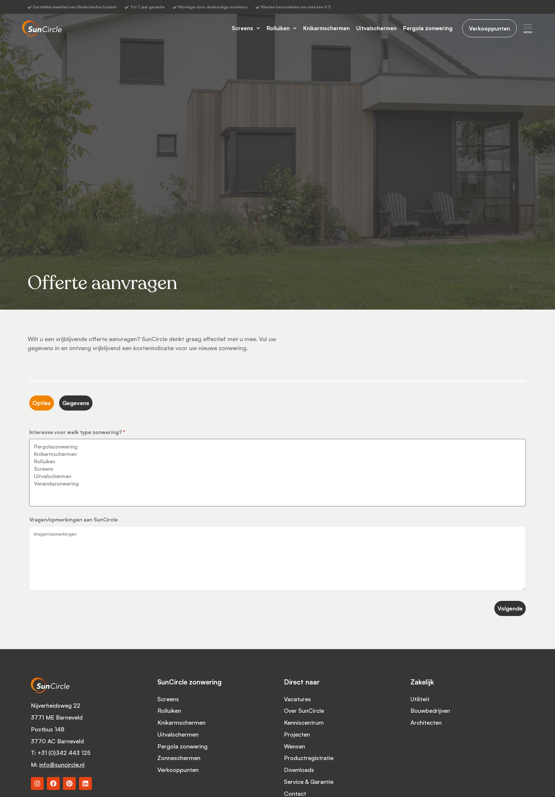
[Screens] (277, 469)
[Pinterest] (69, 783)
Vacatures (297, 698)
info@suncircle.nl (61, 764)
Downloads (299, 769)
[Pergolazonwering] (277, 446)
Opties (41, 402)
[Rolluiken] (277, 461)
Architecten (426, 722)
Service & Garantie (309, 781)
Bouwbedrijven (430, 710)
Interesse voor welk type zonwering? (77, 432)
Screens (242, 28)
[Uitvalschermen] (277, 476)
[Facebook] (53, 783)
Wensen (294, 746)
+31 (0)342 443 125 (65, 752)
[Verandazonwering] (277, 483)
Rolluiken (278, 28)
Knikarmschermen (326, 28)
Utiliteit (419, 698)
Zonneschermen (178, 757)
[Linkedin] (85, 783)
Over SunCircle (304, 710)
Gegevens (75, 402)
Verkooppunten (177, 769)
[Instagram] (37, 783)
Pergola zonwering (428, 28)
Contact (295, 793)
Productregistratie (308, 757)
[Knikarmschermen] (277, 454)
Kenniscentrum (304, 722)
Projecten (297, 734)
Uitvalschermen (376, 28)
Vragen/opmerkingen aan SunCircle (73, 519)
